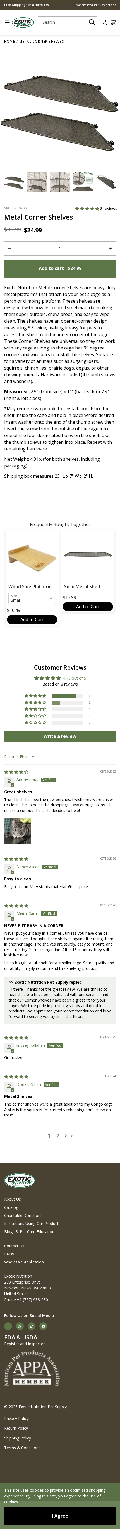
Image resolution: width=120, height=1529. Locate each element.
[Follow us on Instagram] (20, 1326)
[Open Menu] (5, 22)
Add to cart (60, 268)
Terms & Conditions (22, 1447)
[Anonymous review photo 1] (17, 830)
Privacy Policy (16, 1418)
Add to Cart (32, 619)
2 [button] (58, 1135)
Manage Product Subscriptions (96, 5)
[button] (87, 208)
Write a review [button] (60, 736)
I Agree (60, 1516)
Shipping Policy (17, 1438)
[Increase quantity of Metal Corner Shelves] (111, 248)
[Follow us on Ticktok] (31, 1326)
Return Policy (16, 1428)
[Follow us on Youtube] (43, 1326)
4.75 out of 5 (74, 678)
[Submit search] (92, 22)
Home (9, 41)
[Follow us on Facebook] (8, 1326)
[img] (16, 772)
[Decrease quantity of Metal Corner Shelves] (9, 248)
